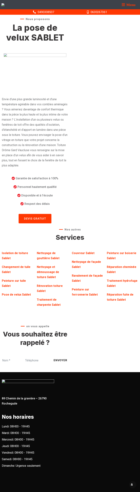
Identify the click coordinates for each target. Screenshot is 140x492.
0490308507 (46, 12)
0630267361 (99, 12)
